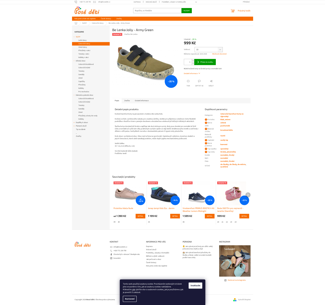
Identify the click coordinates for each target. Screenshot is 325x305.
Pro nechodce (83, 91)
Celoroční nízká (84, 102)
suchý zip (224, 140)
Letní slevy (82, 40)
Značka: (130, 34)
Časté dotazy (151, 262)
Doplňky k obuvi (82, 122)
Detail (140, 216)
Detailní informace (191, 73)
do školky (224, 164)
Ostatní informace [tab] (142, 100)
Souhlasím (195, 285)
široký (231, 155)
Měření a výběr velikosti (155, 256)
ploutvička (231, 152)
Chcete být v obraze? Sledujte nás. (127, 254)
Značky (78, 136)
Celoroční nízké (84, 67)
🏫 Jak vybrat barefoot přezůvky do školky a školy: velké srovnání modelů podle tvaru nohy (197, 255)
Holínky (81, 88)
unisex (227, 119)
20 (218, 222)
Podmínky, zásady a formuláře (174, 2)
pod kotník (225, 126)
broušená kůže (226, 130)
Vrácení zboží (151, 2)
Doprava (137, 2)
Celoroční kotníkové (86, 64)
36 (183, 222)
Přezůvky (82, 85)
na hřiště (224, 167)
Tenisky (81, 71)
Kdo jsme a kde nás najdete (156, 266)
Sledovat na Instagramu (237, 280)
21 (222, 222)
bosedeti (117, 258)
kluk (222, 119)
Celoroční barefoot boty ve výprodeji (232, 115)
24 (235, 222)
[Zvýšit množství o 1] (193, 60)
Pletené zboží (81, 126)
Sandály (81, 74)
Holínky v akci (83, 57)
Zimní (80, 78)
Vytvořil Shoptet (244, 299)
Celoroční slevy (84, 43)
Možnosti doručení (219, 54)
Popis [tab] (117, 100)
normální (224, 155)
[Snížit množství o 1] (193, 63)
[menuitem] (85, 19)
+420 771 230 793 (120, 250)
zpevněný (224, 149)
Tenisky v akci (83, 54)
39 (114, 222)
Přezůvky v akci (84, 50)
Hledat (187, 10)
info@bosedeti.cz (120, 247)
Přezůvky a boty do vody (87, 115)
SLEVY (78, 37)
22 (227, 222)
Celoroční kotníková (86, 98)
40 (119, 222)
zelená (223, 122)
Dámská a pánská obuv (84, 95)
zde (133, 289)
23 (231, 222)
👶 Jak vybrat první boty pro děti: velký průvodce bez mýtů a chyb (198, 247)
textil (222, 136)
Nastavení (129, 298)
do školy (233, 164)
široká (223, 152)
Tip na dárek (80, 129)
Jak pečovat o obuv (153, 259)
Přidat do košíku (206, 62)
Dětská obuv (80, 61)
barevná (223, 144)
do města (242, 164)
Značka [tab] (127, 100)
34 (149, 222)
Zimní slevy (82, 47)
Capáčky (81, 81)
